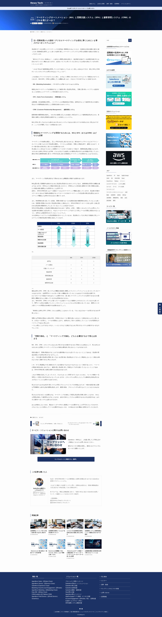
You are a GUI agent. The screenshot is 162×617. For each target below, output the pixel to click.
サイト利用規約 (65, 611)
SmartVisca (109, 181)
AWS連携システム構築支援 (73, 603)
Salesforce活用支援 (71, 588)
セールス (40, 23)
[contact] (82, 609)
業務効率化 (116, 197)
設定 (126, 197)
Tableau (116, 181)
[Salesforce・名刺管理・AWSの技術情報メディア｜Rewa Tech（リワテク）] (41, 3)
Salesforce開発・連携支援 (73, 590)
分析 (126, 192)
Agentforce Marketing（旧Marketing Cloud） (45, 590)
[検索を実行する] (130, 40)
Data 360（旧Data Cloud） (40, 592)
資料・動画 (104, 584)
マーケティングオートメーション (115, 192)
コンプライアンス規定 (101, 611)
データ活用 (121, 186)
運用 (114, 200)
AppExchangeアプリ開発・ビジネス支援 (77, 596)
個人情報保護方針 (75, 611)
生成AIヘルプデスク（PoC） (74, 600)
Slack (123, 178)
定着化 (119, 195)
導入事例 (104, 576)
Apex (118, 175)
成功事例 (109, 197)
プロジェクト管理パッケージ (74, 581)
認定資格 (109, 200)
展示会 (124, 195)
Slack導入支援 (69, 592)
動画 (108, 195)
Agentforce (109, 175)
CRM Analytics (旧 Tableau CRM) (42, 594)
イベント (122, 181)
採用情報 (104, 596)
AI (114, 175)
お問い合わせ (160, 309)
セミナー (104, 580)
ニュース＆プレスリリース (87, 611)
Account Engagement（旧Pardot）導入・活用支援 (80, 598)
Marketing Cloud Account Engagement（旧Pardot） (47, 588)
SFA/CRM (117, 178)
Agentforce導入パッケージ (73, 594)
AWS (108, 178)
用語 (122, 197)
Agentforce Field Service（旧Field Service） (45, 596)
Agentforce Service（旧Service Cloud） (44, 583)
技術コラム (34, 23)
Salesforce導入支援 (71, 585)
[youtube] (80, 609)
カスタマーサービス (112, 183)
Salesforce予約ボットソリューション (76, 583)
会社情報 (57, 611)
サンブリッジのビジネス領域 (110, 588)
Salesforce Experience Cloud (40, 585)
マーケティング (110, 189)
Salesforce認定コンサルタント (39, 489)
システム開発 (122, 183)
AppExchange (125, 175)
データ (114, 186)
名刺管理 (113, 195)
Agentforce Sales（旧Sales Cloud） (42, 581)
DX (112, 178)
